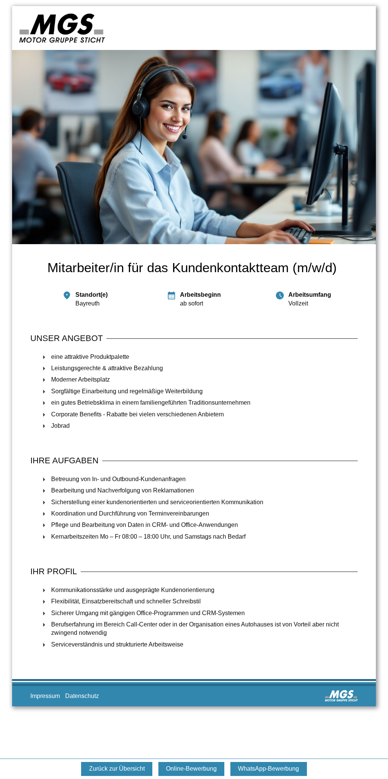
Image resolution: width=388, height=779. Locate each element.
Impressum (45, 696)
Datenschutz (82, 696)
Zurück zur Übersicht (117, 768)
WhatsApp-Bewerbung (268, 768)
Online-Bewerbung (191, 768)
